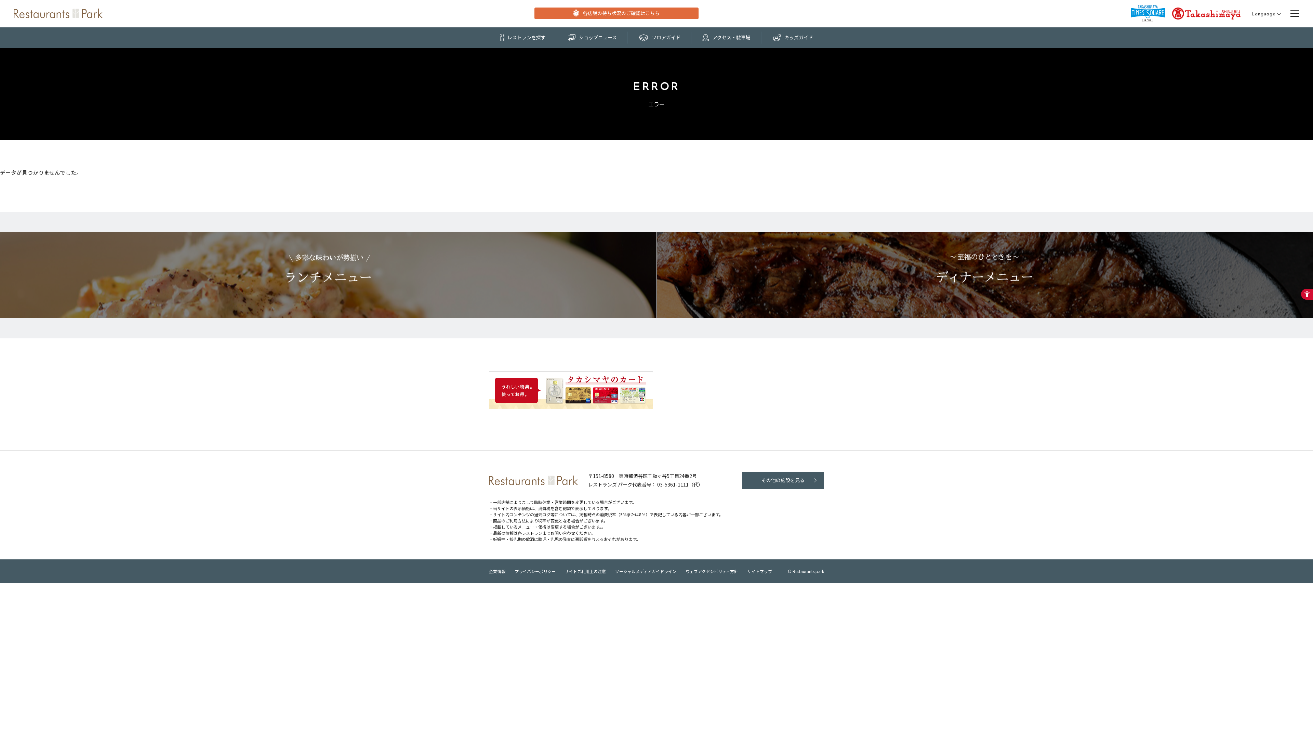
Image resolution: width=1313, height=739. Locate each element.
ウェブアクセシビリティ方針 (712, 571)
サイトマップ (759, 571)
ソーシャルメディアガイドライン (645, 571)
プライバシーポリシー (535, 571)
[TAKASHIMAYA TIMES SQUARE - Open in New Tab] (1148, 13)
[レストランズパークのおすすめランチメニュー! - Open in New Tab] (328, 275)
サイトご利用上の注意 (585, 571)
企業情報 (497, 571)
